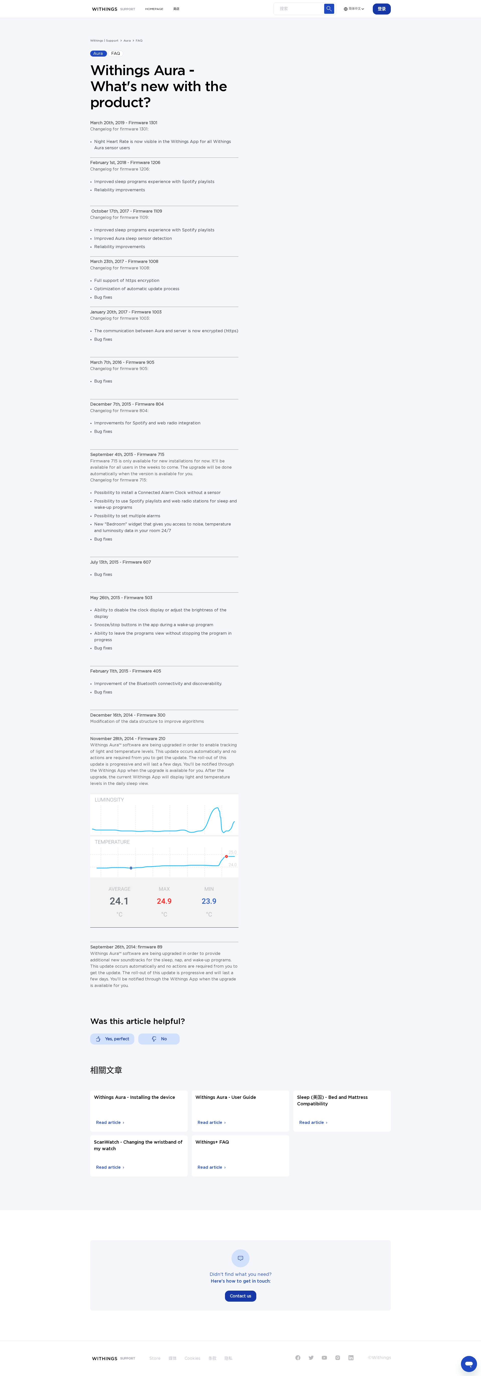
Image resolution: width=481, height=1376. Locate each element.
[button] (382, 9)
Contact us (240, 1296)
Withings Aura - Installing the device (134, 1097)
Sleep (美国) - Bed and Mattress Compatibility (332, 1100)
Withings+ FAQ (212, 1142)
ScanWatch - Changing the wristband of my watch (138, 1145)
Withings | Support (104, 40)
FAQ (139, 40)
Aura (127, 40)
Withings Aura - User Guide (225, 1097)
